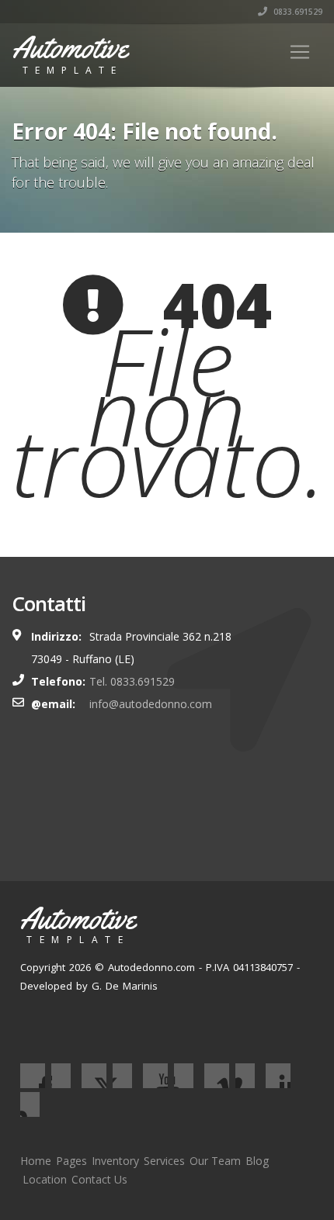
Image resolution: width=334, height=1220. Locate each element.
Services (164, 1160)
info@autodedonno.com (150, 703)
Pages (71, 1160)
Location (45, 1179)
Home (35, 1160)
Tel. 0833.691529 (132, 681)
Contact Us (99, 1179)
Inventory (115, 1160)
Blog (257, 1160)
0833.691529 (296, 11)
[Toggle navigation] (300, 51)
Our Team (215, 1160)
